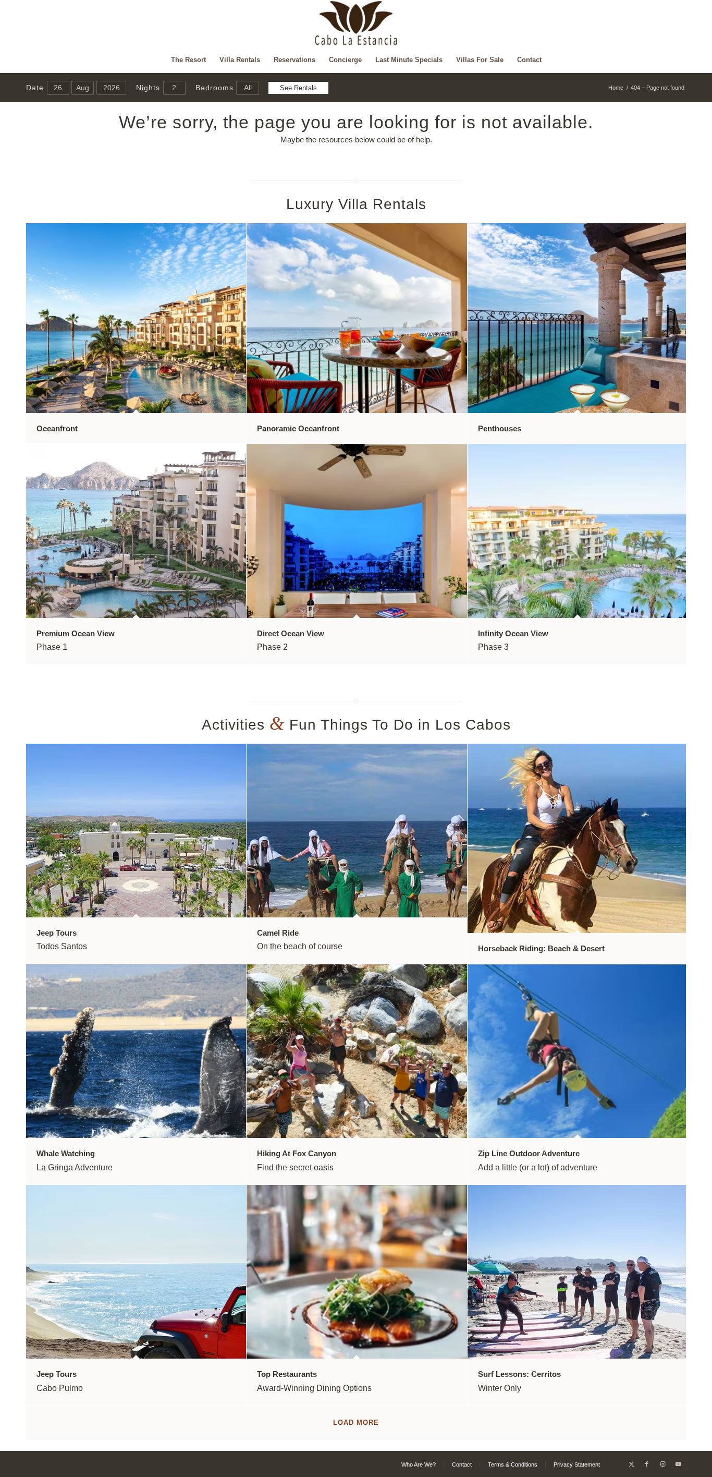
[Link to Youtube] (678, 1464)
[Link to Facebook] (647, 1464)
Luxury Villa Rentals (356, 204)
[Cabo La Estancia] (356, 23)
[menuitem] (188, 60)
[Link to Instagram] (662, 1464)
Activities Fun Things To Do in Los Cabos (356, 725)
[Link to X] (631, 1464)
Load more (356, 1422)
